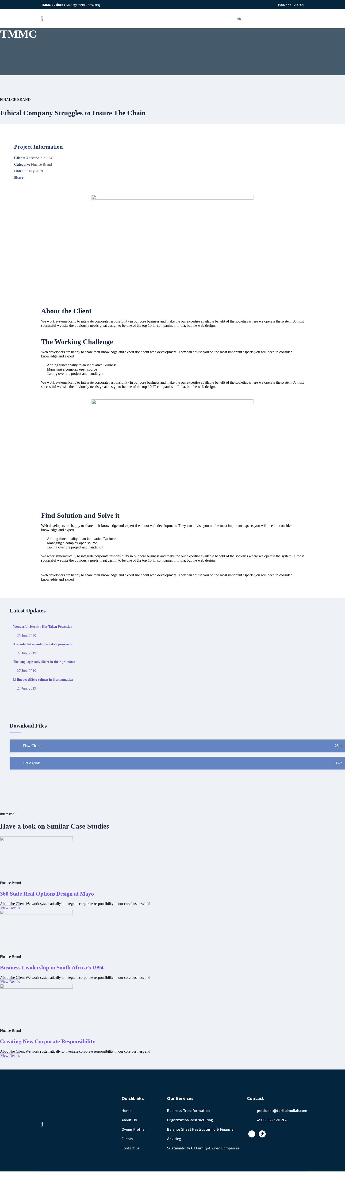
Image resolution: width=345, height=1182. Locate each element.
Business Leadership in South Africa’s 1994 (52, 967)
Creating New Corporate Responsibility (47, 1041)
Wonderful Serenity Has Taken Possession (42, 626)
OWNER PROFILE (132, 19)
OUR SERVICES (164, 19)
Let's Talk (281, 18)
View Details (10, 908)
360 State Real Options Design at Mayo (47, 894)
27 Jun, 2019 (26, 653)
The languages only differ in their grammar (44, 662)
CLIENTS (193, 19)
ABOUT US (102, 19)
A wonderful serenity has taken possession (42, 644)
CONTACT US (218, 19)
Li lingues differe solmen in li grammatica (43, 679)
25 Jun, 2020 (26, 636)
